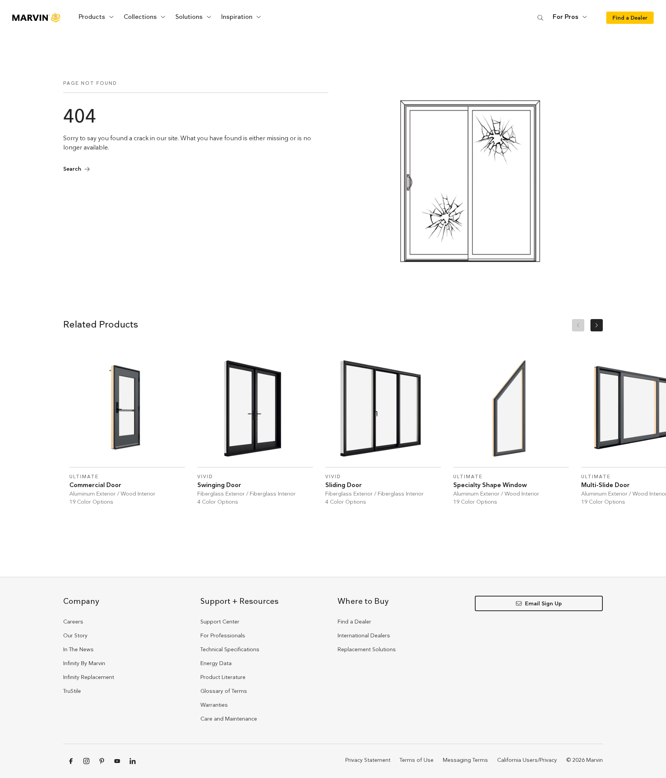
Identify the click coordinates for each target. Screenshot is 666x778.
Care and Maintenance (228, 719)
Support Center (219, 621)
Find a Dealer (354, 621)
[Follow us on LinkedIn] (132, 761)
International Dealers (364, 635)
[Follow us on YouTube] (117, 761)
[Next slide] (596, 325)
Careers (73, 621)
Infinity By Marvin (84, 663)
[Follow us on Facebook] (71, 761)
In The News (78, 649)
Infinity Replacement (88, 677)
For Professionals (222, 635)
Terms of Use (417, 760)
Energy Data (216, 663)
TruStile (72, 691)
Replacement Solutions (367, 649)
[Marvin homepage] (36, 17)
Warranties (214, 705)
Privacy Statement (367, 760)
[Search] (540, 17)
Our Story (75, 635)
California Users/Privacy (527, 760)
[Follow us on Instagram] (86, 761)
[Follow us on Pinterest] (101, 761)
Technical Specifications (229, 649)
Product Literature (223, 677)
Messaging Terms (465, 760)
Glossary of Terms (223, 691)
